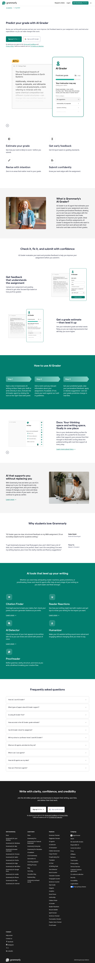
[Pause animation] (7, 125)
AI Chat (51, 863)
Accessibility (74, 880)
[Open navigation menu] (91, 3)
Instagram (11, 945)
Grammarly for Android (12, 883)
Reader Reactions (54, 906)
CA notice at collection (77, 874)
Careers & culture (76, 848)
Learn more (10, 500)
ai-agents (9, 8)
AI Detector (52, 845)
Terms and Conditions (30, 44)
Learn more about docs (65, 449)
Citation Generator (54, 851)
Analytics (51, 891)
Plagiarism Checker (54, 838)
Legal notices (74, 884)
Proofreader (52, 925)
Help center (9, 935)
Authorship (52, 897)
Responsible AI (75, 845)
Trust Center (74, 860)
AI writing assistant (32, 862)
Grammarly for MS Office (13, 866)
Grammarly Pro (31, 838)
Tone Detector (53, 869)
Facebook (10, 942)
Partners (73, 857)
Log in (68, 3)
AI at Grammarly (32, 855)
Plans (28, 835)
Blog (28, 868)
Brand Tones (52, 894)
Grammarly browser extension (12, 850)
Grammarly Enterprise (33, 846)
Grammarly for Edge (12, 863)
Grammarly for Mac (11, 846)
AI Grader (52, 903)
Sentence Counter (54, 882)
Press (72, 851)
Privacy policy (74, 863)
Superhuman (76, 835)
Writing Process (31, 865)
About (72, 838)
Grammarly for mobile (12, 874)
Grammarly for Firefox (12, 860)
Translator (52, 860)
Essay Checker (53, 854)
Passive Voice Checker (55, 922)
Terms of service (75, 866)
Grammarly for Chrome (12, 854)
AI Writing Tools (53, 866)
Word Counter (53, 872)
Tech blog (30, 871)
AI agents (52, 841)
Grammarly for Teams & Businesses (34, 842)
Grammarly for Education (34, 849)
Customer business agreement (76, 870)
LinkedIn (10, 951)
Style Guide (52, 885)
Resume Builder (53, 910)
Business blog (31, 877)
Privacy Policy (10, 46)
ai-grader (17, 8)
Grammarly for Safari (12, 857)
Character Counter (54, 875)
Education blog (31, 874)
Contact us (9, 938)
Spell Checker (53, 913)
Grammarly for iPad (11, 880)
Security (73, 877)
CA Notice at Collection (37, 46)
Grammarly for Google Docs (12, 870)
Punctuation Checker (55, 919)
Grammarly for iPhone (12, 877)
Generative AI (31, 858)
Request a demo (60, 3)
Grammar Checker (54, 835)
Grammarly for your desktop (11, 839)
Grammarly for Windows (13, 843)
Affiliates (73, 854)
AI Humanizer (53, 848)
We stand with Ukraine (77, 842)
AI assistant (30, 852)
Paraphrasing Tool (54, 857)
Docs (7, 835)
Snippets (51, 888)
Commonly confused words (33, 881)
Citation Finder (53, 900)
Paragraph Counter (54, 879)
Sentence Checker (54, 916)
